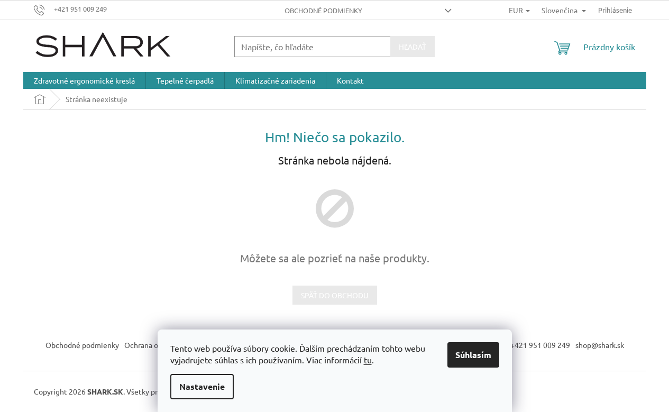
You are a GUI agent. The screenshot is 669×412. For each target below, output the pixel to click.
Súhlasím (473, 354)
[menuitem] (84, 80)
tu (368, 359)
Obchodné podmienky (323, 10)
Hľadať (412, 46)
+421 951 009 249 (540, 345)
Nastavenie (202, 386)
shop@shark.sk (599, 345)
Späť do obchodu (335, 295)
